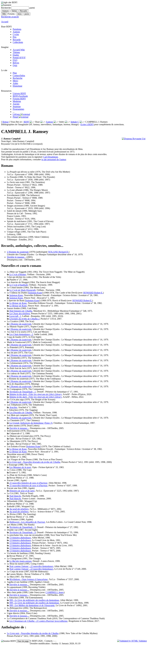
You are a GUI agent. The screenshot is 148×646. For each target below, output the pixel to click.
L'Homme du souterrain (18, 252)
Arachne (13, 407)
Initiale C (75, 122)
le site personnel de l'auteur (53, 159)
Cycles (16, 34)
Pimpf (16, 117)
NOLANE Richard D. (58, 252)
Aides (15, 83)
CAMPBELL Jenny (55, 592)
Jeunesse (17, 106)
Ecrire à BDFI (87, 124)
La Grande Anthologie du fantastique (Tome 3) (30, 423)
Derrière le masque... (16, 257)
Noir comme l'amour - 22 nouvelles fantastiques (31, 566)
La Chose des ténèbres (19, 313)
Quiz (15, 65)
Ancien (16, 104)
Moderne (17, 101)
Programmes (18, 109)
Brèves (16, 63)
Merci (15, 80)
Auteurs (16, 32)
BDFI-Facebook (20, 96)
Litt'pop (16, 114)
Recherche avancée (10, 16)
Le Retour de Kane (18, 303)
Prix (14, 37)
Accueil (4, 21)
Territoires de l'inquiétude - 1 (22, 391)
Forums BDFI (19, 98)
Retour (5, 122)
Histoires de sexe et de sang (22, 490)
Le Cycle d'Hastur (17, 274)
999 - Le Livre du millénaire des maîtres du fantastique (34, 600)
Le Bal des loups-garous (20, 561)
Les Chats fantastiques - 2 (21, 334)
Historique (17, 86)
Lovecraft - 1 (15, 316)
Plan (15, 73)
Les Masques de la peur (20, 467)
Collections (18, 42)
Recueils (17, 39)
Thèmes (16, 52)
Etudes (16, 55)
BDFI (26, 122)
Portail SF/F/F (19, 57)
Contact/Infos (19, 75)
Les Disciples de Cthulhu (20, 412)
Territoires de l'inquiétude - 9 (22, 532)
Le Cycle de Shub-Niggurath (22, 290)
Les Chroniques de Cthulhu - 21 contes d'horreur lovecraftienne (38, 621)
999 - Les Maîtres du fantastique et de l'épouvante (32, 605)
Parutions (17, 29)
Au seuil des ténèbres (18, 509)
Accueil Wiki (19, 50)
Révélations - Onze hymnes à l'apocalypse (28, 579)
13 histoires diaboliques (20, 537)
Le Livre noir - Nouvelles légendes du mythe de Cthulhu (34, 462)
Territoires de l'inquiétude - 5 (22, 527)
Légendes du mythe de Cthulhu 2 (24, 318)
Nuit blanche (15, 496)
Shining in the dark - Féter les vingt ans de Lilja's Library (35, 394)
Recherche (17, 78)
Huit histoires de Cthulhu (20, 311)
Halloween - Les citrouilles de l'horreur (27, 522)
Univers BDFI (19, 93)
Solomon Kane (35, 292)
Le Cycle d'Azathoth (18, 285)
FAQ (15, 60)
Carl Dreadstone (50, 157)
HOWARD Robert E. (93, 292)
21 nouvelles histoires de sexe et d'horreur (28, 483)
